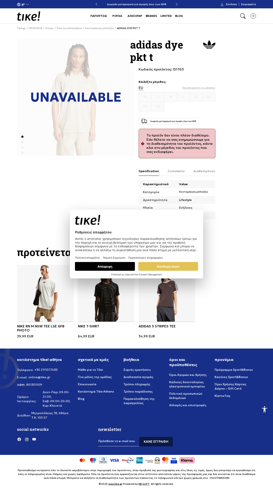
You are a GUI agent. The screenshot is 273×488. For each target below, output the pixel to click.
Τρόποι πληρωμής (136, 384)
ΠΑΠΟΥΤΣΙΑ (98, 16)
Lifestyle (185, 200)
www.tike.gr (115, 483)
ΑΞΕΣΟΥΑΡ (135, 16)
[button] (23, 4)
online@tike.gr (39, 377)
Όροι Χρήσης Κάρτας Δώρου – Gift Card (230, 386)
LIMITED (166, 16)
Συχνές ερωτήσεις (137, 370)
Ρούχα (49, 28)
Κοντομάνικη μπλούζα (99, 28)
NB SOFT (144, 483)
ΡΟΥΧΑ (117, 16)
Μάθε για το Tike (90, 370)
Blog (81, 399)
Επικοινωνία (87, 384)
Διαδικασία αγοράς (138, 377)
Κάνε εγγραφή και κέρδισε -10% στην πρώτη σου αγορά (154, 4)
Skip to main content (34, 5)
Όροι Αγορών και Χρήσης (188, 375)
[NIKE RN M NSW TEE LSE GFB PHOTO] (45, 293)
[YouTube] (34, 439)
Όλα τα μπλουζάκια (69, 28)
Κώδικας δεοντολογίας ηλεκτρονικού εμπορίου (187, 384)
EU (141, 88)
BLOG (179, 16)
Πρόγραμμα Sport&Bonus (234, 370)
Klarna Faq (222, 396)
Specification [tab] (149, 171)
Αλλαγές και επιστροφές (187, 405)
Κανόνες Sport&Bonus (231, 377)
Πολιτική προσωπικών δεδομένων (185, 396)
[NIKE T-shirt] (106, 293)
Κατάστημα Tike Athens (96, 391)
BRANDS (151, 16)
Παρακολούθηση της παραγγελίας (139, 401)
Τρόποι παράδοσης (138, 391)
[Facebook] (19, 439)
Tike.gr (21, 28)
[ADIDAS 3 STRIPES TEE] (167, 293)
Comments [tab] (176, 171)
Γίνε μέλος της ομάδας (95, 377)
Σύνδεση (231, 4)
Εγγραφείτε (248, 4)
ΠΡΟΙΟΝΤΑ (35, 28)
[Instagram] (27, 439)
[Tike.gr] (28, 16)
